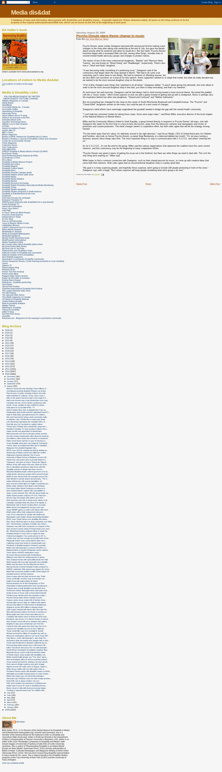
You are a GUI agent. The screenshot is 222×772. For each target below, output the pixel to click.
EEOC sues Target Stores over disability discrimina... (27, 519)
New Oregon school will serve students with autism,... (28, 621)
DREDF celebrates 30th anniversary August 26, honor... (28, 569)
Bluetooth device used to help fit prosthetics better (26, 652)
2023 (7, 338)
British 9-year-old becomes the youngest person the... (28, 476)
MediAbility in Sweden (12, 232)
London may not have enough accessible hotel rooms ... (29, 538)
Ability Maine (7, 103)
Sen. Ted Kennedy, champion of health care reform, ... (28, 524)
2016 (7, 356)
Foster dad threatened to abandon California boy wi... (27, 643)
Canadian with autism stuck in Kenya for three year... (27, 617)
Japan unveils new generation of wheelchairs (24, 431)
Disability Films (8, 170)
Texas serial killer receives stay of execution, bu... (26, 579)
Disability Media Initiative (13, 179)
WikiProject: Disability (11, 308)
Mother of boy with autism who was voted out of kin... (27, 464)
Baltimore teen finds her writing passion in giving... (26, 557)
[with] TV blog (8, 312)
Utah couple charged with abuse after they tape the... (27, 609)
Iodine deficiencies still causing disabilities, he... (25, 481)
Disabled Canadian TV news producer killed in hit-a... (27, 429)
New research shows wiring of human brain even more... (29, 529)
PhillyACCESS (8, 270)
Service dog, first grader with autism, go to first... (26, 498)
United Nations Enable (12, 301)
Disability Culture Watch (12, 168)
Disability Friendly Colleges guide (17, 172)
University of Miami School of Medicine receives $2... (27, 457)
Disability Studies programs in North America (21, 191)
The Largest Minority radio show (16, 291)
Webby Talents (8, 305)
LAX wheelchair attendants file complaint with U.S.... (27, 422)
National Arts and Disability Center (17, 251)
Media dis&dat (30, 12)
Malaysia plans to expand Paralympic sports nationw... (28, 550)
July (9, 693)
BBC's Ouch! (7, 132)
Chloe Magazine (9, 143)
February (11, 705)
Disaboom (6, 196)
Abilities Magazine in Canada (15, 101)
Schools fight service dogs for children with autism (26, 602)
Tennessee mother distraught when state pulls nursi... (28, 590)
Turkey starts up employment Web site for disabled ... (28, 445)
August (10, 386)
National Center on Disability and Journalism (22, 253)
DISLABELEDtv (9, 149)
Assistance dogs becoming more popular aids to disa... (28, 640)
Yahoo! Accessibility (11, 310)
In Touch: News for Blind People (16, 213)
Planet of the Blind (10, 274)
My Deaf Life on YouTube (13, 248)
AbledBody (7, 105)
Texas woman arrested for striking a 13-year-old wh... (28, 662)
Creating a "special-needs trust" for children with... (26, 690)
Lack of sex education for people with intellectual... (26, 514)
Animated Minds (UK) (11, 120)
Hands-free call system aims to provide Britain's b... (27, 460)
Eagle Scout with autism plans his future (22, 581)
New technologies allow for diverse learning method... (27, 659)
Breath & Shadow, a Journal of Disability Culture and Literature (29, 139)
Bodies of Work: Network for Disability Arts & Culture (25, 137)
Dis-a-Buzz (7, 160)
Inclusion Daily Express (12, 215)
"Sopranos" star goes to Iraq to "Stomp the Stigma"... (27, 462)
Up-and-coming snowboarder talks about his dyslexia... (28, 436)
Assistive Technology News (14, 122)
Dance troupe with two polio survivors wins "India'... (27, 576)
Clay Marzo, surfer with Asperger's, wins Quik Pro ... (27, 638)
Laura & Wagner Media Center (15, 223)
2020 (7, 346)
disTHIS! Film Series (11, 314)
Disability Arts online (11, 164)
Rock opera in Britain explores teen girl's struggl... (26, 664)
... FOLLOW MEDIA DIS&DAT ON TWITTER (21, 96)
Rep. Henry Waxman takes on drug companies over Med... (30, 522)
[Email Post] (102, 174)
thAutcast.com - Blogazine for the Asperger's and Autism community (31, 318)
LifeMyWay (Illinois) (10, 225)
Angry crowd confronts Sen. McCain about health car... (28, 493)
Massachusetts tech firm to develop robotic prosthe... (27, 434)
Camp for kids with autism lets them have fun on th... (27, 626)
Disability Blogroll (10, 166)
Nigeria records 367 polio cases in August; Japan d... (27, 667)
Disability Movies (9, 181)
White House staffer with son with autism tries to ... (26, 669)
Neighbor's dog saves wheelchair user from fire (25, 624)
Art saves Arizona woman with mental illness (24, 555)
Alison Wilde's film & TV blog (14, 115)
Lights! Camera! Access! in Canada (17, 227)
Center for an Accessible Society (16, 141)
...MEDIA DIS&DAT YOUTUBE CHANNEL (20, 99)
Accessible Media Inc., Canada (15, 107)
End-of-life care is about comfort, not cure (23, 681)
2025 (7, 333)
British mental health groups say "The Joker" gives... (27, 657)
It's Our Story (7, 219)
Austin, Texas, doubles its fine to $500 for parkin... (26, 405)
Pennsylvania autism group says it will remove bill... (27, 645)
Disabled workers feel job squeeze (20, 574)
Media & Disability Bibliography (16, 234)
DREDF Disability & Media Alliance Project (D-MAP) (25, 151)
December (11, 376)
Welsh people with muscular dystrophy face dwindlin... (28, 562)
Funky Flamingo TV (10, 204)
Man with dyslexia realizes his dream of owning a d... (27, 612)
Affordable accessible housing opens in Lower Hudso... (28, 674)
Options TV (7, 265)
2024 (7, 335)
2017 (7, 353)
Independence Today (11, 217)
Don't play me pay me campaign (16, 198)
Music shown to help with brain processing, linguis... (27, 688)
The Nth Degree (9, 293)
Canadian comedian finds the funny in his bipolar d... (27, 503)
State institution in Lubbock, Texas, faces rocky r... (26, 396)
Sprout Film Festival (11, 286)
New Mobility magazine (12, 257)
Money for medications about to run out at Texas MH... (28, 636)
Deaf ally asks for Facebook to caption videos (25, 424)
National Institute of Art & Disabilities (18, 255)
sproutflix (6, 316)
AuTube (5, 126)
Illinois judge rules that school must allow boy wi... (26, 614)
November (11, 379)
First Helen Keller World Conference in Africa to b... (26, 488)
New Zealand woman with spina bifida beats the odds (27, 560)
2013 (7, 364)
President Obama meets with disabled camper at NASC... (29, 671)
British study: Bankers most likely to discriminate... (26, 486)
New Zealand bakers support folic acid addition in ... (27, 491)
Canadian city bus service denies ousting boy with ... (27, 403)
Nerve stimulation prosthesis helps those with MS (26, 467)
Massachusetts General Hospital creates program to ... (28, 567)
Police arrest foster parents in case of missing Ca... (27, 441)
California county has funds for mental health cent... (27, 543)
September (11, 384)
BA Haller (21, 722)
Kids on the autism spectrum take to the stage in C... (27, 398)
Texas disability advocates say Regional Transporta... (28, 443)
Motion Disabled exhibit (12, 242)
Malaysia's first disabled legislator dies (21, 448)
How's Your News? (10, 208)
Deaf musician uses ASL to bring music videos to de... (28, 500)
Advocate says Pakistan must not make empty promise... (29, 678)
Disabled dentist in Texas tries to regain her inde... (26, 533)
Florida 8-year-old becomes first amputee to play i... (27, 595)
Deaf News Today (10, 153)
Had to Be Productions (12, 206)
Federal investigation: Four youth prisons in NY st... (27, 536)
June (9, 695)
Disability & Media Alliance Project (17, 162)
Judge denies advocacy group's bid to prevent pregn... (28, 474)
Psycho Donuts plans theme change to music (110, 36)
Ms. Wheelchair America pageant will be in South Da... (28, 531)
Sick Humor (7, 284)
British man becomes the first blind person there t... (26, 564)
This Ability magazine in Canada (16, 297)
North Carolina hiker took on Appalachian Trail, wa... (27, 410)
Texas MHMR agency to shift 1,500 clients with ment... (28, 510)
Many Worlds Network (11, 229)
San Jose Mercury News (96, 39)
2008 (7, 710)
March (10, 702)
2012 (7, 366)
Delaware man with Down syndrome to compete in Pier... (29, 526)
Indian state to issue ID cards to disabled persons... (27, 686)
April (9, 700)
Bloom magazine (9, 134)
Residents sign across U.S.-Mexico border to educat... (28, 619)
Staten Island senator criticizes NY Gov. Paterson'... (27, 495)
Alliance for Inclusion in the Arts (16, 118)
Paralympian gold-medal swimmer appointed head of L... (28, 412)
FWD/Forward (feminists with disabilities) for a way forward (27, 202)
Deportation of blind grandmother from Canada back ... (28, 586)
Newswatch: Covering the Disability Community (23, 259)
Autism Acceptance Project (14, 128)
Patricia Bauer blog (10, 267)
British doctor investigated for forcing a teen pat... (26, 507)
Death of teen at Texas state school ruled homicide (26, 593)
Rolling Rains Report (11, 280)
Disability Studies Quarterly (14, 189)
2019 (7, 348)
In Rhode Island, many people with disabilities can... (27, 655)
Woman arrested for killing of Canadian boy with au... (27, 633)
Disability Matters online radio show (17, 175)
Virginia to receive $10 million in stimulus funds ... (26, 607)
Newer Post (81, 184)
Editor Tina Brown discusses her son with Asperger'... (28, 648)
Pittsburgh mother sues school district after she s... (27, 541)
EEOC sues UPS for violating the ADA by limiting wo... (27, 450)
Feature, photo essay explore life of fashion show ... (27, 600)
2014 (7, 361)
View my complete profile (13, 763)
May (9, 698)
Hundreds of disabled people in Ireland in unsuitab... (27, 545)
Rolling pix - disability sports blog (16, 282)
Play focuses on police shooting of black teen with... (27, 393)
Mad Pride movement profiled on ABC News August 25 (28, 571)
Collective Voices (9, 145)
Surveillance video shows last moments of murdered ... (28, 438)
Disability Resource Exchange (15, 183)
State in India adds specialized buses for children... (26, 415)
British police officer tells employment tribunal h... (26, 512)
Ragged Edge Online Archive (15, 276)
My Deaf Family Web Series (14, 246)
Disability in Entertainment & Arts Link (18, 194)
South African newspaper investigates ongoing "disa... (28, 650)
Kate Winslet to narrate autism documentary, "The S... (28, 479)
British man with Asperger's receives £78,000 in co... (27, 548)
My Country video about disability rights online (22, 244)
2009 (7, 374)
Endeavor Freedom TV (12, 200)
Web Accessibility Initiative (13, 303)
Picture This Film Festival (13, 272)
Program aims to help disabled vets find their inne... (26, 588)
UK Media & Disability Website (15, 299)
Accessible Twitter (10, 109)
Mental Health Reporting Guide (16, 238)
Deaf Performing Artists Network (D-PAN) (20, 156)
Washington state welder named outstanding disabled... (28, 517)
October (10, 381)
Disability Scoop (9, 187)
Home (148, 184)
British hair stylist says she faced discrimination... (26, 676)
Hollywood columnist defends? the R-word (23, 455)
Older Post (215, 184)
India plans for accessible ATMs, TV (21, 407)
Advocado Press (9, 113)
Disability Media (9, 177)
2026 (7, 330)
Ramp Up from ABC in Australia (16, 278)
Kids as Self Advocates (12, 221)
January (10, 707)
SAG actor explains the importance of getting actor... (27, 683)
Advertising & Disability (12, 111)
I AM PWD (6, 210)
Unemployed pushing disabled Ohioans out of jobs (26, 391)
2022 (7, 340)
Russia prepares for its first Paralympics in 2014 (25, 583)
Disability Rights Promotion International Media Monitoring (27, 185)
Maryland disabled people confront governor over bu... (28, 472)
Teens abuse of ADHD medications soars (23, 552)
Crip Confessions (9, 147)
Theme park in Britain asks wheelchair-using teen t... (27, 426)
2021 (7, 343)
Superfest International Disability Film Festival (22, 289)
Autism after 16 (8, 130)
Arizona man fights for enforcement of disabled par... (27, 605)
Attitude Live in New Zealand (14, 124)
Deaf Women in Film (11, 158)
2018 (7, 351)
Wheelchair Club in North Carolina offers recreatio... (27, 505)
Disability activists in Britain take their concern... (25, 469)
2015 (7, 359)
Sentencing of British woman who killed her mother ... (27, 453)
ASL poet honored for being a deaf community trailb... (27, 417)
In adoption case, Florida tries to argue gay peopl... (26, 419)
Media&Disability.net (11, 236)
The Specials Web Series (13, 295)
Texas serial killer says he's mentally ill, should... (25, 631)
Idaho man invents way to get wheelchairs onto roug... (28, 400)
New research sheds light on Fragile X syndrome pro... (28, 484)
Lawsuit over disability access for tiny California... (26, 629)
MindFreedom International (14, 240)
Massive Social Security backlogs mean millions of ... (27, 388)
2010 (7, 371)
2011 (7, 369)
